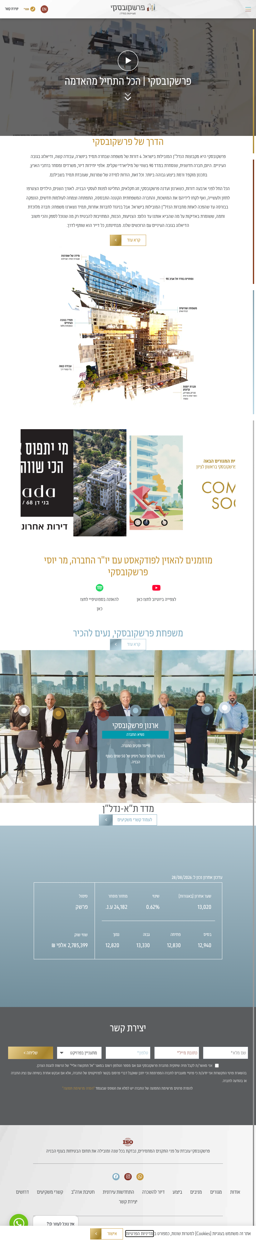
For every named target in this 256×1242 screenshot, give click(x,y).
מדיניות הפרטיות (139, 1233)
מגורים (216, 1192)
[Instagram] (128, 1177)
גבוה (146, 934)
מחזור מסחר (117, 896)
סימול (83, 896)
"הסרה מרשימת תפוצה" (78, 1088)
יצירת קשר (11, 9)
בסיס (207, 934)
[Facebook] (116, 1177)
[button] (248, 9)
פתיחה (175, 934)
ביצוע (177, 1192)
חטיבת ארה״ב (83, 1192)
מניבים (196, 1192)
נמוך (116, 934)
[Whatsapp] (140, 1177)
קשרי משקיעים (50, 1192)
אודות (235, 1192)
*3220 (26, 9)
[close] (38, 1220)
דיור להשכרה (153, 1192)
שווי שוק (80, 934)
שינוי (156, 896)
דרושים (22, 1192)
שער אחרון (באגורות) (195, 896)
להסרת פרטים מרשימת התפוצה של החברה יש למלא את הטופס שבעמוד (127, 1088)
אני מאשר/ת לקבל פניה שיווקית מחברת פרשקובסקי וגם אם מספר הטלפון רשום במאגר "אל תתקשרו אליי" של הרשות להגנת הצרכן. (124, 1065)
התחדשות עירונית (118, 1192)
